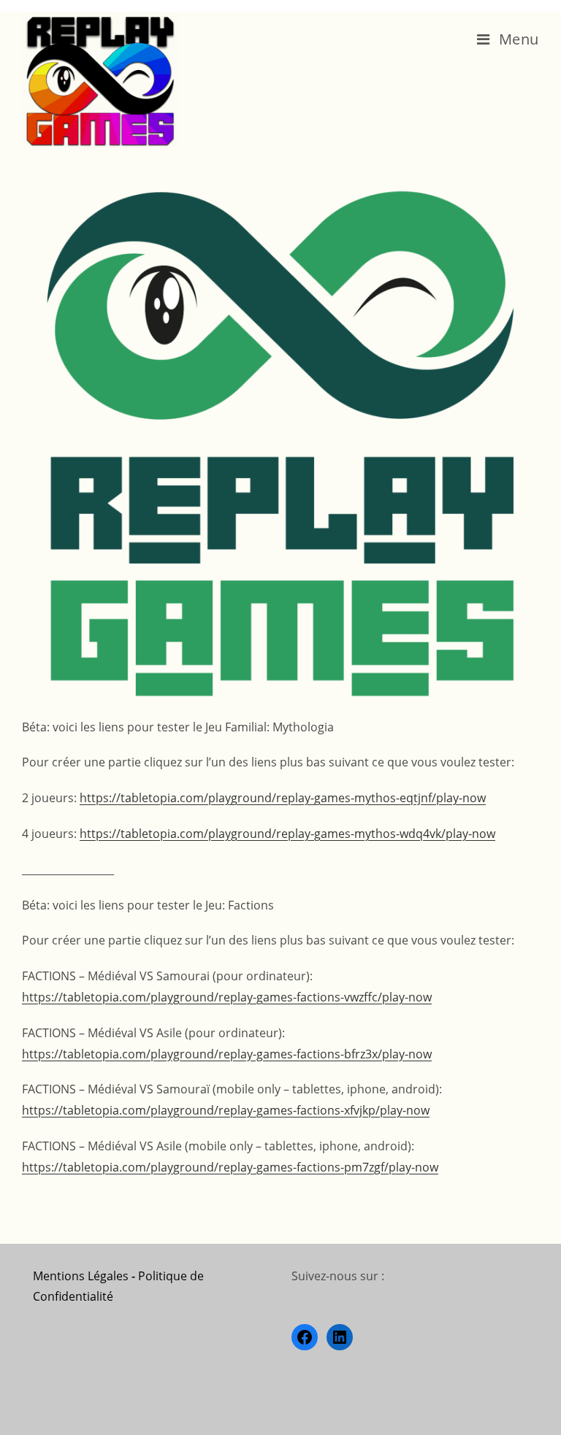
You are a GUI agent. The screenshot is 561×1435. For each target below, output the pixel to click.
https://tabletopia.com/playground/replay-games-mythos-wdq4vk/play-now (287, 834)
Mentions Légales (81, 1276)
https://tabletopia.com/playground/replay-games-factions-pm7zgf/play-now (230, 1167)
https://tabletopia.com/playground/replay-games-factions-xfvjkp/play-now (226, 1110)
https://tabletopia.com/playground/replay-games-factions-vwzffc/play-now (227, 997)
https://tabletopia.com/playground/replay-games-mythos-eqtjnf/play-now (283, 798)
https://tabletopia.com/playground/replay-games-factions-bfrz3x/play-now (227, 1054)
